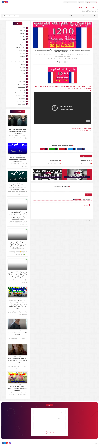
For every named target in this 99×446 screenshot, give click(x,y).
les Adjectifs (22, 30)
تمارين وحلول (22, 56)
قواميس (76, 15)
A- (62, 61)
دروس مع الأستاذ (85, 15)
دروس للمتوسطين (21, 84)
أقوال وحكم (22, 36)
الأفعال (23, 42)
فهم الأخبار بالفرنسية (20, 95)
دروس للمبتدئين (55, 58)
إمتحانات (23, 39)
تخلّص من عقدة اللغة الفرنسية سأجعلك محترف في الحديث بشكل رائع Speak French (17, 388)
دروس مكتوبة (22, 90)
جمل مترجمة (22, 59)
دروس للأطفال (22, 78)
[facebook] (3, 2)
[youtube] (5, 2)
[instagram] (7, 2)
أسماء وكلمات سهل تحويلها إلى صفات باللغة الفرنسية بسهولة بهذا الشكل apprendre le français (17, 187)
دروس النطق (22, 67)
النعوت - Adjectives (20, 47)
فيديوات (49, 58)
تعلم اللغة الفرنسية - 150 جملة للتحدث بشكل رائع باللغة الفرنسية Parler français (17, 159)
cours (24, 27)
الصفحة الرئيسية (89, 220)
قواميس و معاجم (21, 104)
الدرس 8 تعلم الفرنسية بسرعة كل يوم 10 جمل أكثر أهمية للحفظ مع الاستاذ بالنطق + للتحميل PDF (17, 275)
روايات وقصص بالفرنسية (20, 92)
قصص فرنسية (22, 98)
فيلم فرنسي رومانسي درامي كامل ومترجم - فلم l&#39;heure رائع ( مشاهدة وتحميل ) (17, 131)
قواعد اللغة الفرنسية (20, 101)
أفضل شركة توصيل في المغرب (84, 130)
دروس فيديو (62, 58)
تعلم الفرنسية (22, 50)
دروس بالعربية (22, 70)
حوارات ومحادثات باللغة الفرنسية (18, 61)
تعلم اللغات (22, 53)
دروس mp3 (23, 64)
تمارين (69, 15)
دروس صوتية (22, 73)
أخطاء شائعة (22, 33)
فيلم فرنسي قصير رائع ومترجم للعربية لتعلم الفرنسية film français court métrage (17, 360)
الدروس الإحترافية (21, 44)
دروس (92, 15)
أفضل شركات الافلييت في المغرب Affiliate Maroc (81, 134)
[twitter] (5, 443)
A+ (67, 61)
